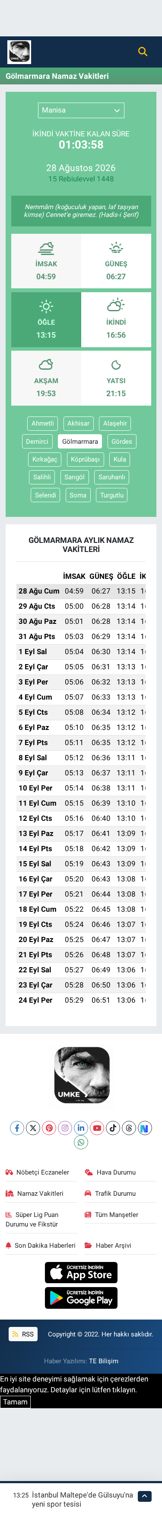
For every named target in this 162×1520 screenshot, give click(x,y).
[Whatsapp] (81, 1142)
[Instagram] (65, 1128)
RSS (27, 1334)
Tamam (15, 1401)
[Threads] (129, 1128)
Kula (120, 459)
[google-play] (81, 1299)
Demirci (37, 441)
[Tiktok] (113, 1128)
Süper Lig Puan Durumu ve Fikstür (32, 1219)
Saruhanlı (111, 477)
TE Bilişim (103, 1361)
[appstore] (81, 1273)
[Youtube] (97, 1128)
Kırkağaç (44, 459)
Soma (78, 495)
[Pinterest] (49, 1128)
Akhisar (78, 423)
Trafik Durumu (115, 1193)
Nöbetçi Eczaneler (42, 1172)
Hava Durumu (116, 1172)
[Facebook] (17, 1128)
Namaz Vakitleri (40, 1193)
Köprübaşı (85, 459)
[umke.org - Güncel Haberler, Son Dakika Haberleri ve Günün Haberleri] (19, 51)
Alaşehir (115, 423)
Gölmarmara (80, 441)
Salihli (42, 477)
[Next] (145, 1128)
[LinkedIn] (81, 1128)
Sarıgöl (74, 477)
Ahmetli (43, 423)
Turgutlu (112, 495)
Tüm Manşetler (116, 1215)
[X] (33, 1128)
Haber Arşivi (113, 1245)
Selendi (45, 495)
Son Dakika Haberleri (45, 1245)
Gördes (121, 441)
